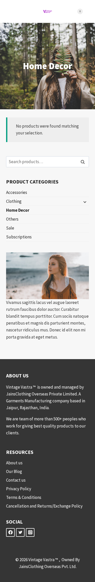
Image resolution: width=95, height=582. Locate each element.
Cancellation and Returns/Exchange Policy (44, 506)
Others (12, 219)
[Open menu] (17, 11)
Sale (10, 228)
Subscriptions (19, 237)
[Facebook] (10, 532)
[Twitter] (20, 532)
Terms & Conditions (23, 497)
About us (14, 463)
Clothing (14, 201)
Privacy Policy (18, 489)
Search (84, 162)
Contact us (16, 480)
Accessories (16, 192)
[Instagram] (30, 532)
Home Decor (17, 210)
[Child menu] (84, 201)
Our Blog (14, 471)
